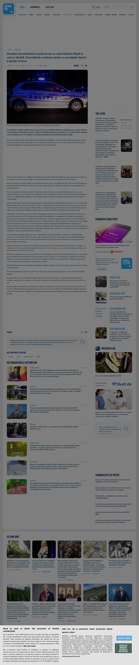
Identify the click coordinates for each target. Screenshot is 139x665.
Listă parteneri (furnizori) (71, 656)
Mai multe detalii (29, 646)
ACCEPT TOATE (124, 638)
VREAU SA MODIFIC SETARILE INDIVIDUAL (123, 648)
